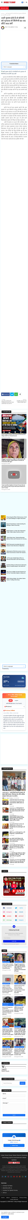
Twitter (12, 394)
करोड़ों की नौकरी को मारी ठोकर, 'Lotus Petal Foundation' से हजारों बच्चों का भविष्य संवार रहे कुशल (16, 802)
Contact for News (7, 1185)
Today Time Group (14, 1206)
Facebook (6, 394)
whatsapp (9, 920)
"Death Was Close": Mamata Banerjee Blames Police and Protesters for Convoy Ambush (16, 538)
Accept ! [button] (5, 1217)
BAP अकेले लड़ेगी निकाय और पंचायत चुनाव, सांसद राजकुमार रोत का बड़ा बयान (16, 840)
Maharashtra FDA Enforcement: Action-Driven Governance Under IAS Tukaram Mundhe (16, 552)
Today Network (14, 1199)
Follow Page (15, 1145)
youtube (9, 916)
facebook (9, 908)
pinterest (21, 916)
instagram (9, 912)
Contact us (15, 1197)
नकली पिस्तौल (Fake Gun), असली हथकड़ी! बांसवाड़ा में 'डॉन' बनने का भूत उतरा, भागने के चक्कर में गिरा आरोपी (16, 818)
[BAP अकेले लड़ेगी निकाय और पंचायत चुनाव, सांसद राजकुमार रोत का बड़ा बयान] (5, 840)
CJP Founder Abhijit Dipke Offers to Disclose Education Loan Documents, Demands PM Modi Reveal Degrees (16, 558)
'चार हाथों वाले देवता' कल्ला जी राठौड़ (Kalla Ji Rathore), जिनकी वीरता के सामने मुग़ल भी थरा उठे (17, 826)
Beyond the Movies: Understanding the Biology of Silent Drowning (16, 524)
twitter (21, 908)
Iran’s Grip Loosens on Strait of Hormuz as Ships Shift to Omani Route (14, 435)
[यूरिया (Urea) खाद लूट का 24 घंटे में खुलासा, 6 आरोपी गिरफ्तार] (5, 834)
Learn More (11, 1213)
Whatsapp (16, 394)
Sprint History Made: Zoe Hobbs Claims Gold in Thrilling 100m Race (16, 579)
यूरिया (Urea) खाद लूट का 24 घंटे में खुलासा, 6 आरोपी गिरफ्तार (17, 833)
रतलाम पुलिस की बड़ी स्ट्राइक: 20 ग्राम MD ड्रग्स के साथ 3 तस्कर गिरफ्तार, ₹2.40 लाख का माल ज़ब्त (17, 847)
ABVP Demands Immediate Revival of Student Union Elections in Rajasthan (15, 545)
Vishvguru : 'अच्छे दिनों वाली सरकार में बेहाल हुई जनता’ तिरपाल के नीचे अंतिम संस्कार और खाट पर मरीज (13, 794)
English (16, 700)
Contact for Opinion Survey (10, 1190)
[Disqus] (14, 601)
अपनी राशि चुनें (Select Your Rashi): (14, 703)
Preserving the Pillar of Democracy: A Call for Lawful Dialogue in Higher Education (17, 517)
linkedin (21, 912)
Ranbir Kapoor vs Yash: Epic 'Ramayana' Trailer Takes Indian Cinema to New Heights (16, 531)
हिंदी (11, 700)
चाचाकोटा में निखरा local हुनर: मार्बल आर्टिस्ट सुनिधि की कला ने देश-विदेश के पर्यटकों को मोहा (18, 8)
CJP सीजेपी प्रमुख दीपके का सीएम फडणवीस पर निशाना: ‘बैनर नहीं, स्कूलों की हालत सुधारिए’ (17, 854)
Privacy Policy (23, 1197)
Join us (4, 1192)
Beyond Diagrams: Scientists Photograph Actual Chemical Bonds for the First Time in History (8, 1011)
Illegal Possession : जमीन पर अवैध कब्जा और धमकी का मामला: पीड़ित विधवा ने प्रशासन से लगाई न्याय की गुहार (13, 460)
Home (2, 13)
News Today (13, 1201)
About (8, 1197)
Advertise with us (7, 1188)
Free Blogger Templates (13, 1203)
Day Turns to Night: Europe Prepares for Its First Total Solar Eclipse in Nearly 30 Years (16, 572)
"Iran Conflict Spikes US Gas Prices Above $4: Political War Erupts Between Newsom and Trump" (13, 486)
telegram (21, 920)
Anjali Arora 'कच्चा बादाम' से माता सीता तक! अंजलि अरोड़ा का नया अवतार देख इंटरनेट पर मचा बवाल (17, 810)
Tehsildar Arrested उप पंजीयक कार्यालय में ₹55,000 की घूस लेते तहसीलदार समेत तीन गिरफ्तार (17, 861)
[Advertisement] (14, 147)
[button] (26, 2)
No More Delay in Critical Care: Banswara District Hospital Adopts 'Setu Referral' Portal (16, 565)
